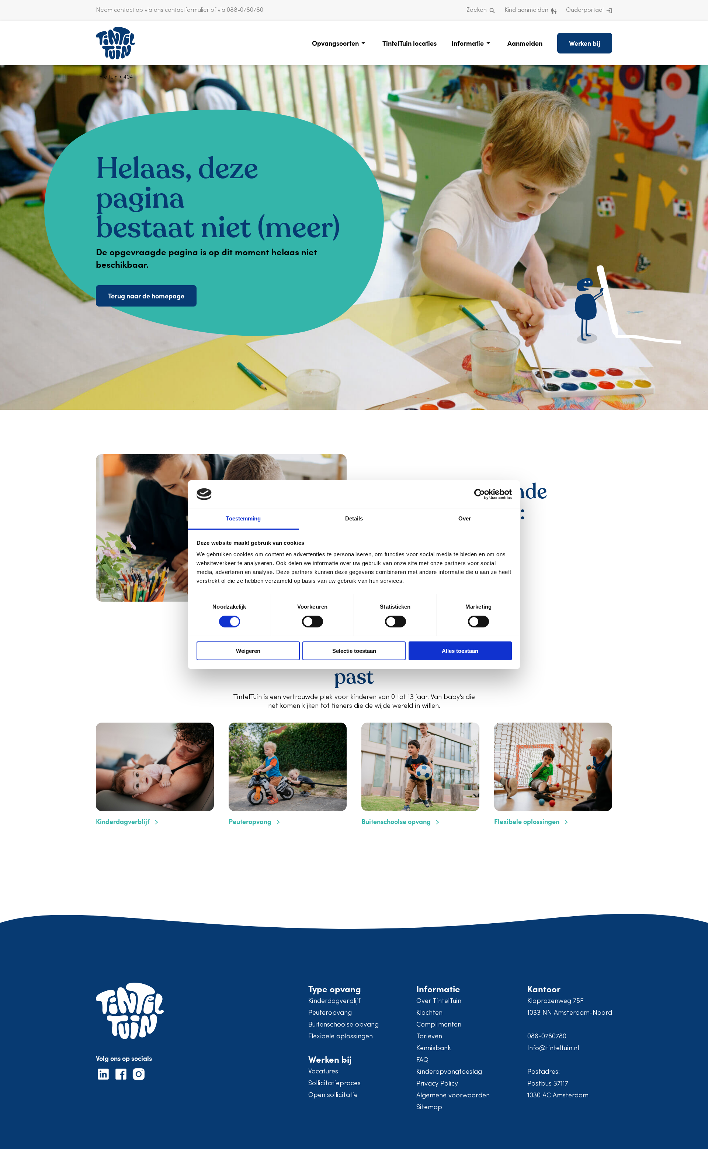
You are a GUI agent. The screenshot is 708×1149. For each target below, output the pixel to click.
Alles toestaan (460, 651)
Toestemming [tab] (243, 518)
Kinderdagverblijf (334, 1001)
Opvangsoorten (335, 43)
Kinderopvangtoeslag (449, 1072)
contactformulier (187, 10)
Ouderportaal (585, 10)
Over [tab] (464, 518)
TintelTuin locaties (409, 43)
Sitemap (429, 1107)
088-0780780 (546, 1037)
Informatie (467, 43)
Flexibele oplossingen (340, 1037)
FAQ (422, 1060)
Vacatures (323, 1072)
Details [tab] (354, 518)
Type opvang (334, 988)
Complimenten (438, 1025)
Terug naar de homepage (146, 295)
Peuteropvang (330, 1013)
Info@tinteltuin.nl (553, 1048)
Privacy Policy (437, 1084)
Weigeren (248, 651)
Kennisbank (433, 1048)
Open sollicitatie (333, 1095)
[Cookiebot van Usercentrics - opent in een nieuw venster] (479, 494)
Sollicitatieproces (334, 1083)
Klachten (429, 1013)
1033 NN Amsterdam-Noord (569, 1013)
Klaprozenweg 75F (555, 1001)
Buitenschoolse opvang (343, 1025)
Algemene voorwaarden (453, 1096)
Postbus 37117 (547, 1084)
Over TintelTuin (438, 1001)
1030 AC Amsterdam (558, 1096)
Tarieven (429, 1037)
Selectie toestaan (354, 651)
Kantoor (543, 988)
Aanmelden (524, 43)
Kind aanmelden (526, 10)
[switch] (312, 621)
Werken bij (584, 43)
